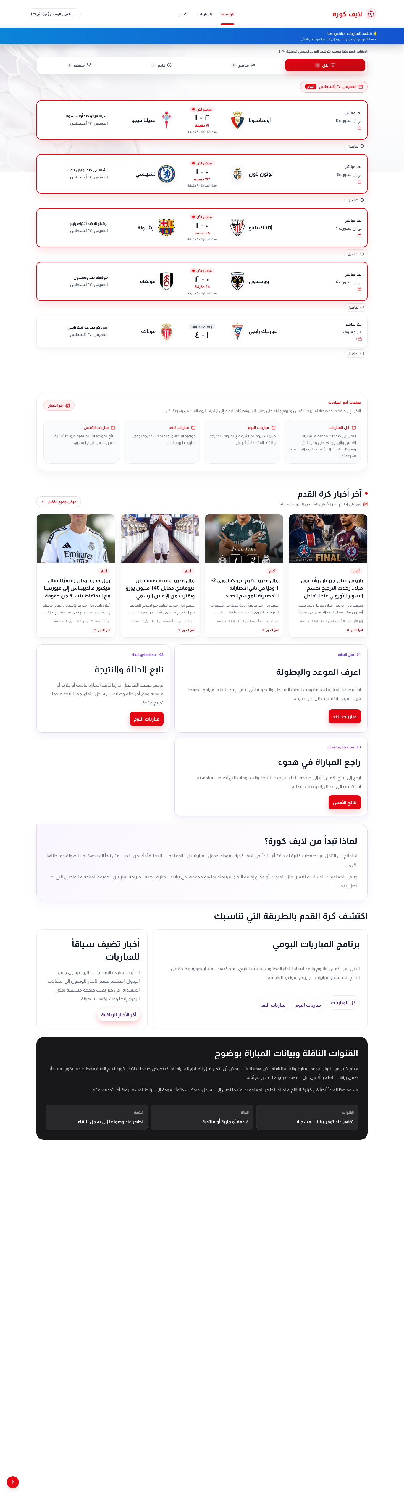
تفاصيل (353, 146)
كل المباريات (343, 1002)
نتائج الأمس (345, 802)
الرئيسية (227, 14)
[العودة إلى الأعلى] (13, 1482)
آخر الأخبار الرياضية (118, 1015)
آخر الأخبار (55, 405)
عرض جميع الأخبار (62, 501)
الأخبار (183, 14)
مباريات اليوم (146, 719)
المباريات (204, 14)
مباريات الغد (345, 716)
